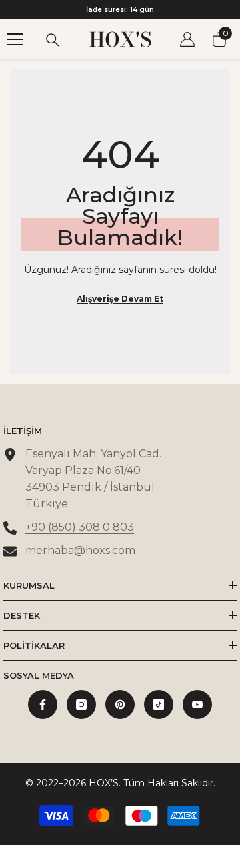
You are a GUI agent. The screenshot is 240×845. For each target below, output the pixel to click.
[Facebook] (42, 704)
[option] (120, 9)
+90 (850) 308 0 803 (79, 527)
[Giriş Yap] (187, 39)
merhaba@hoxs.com (80, 550)
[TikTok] (158, 704)
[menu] (15, 39)
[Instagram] (81, 704)
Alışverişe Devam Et (120, 299)
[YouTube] (197, 704)
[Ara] (53, 40)
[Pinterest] (120, 704)
